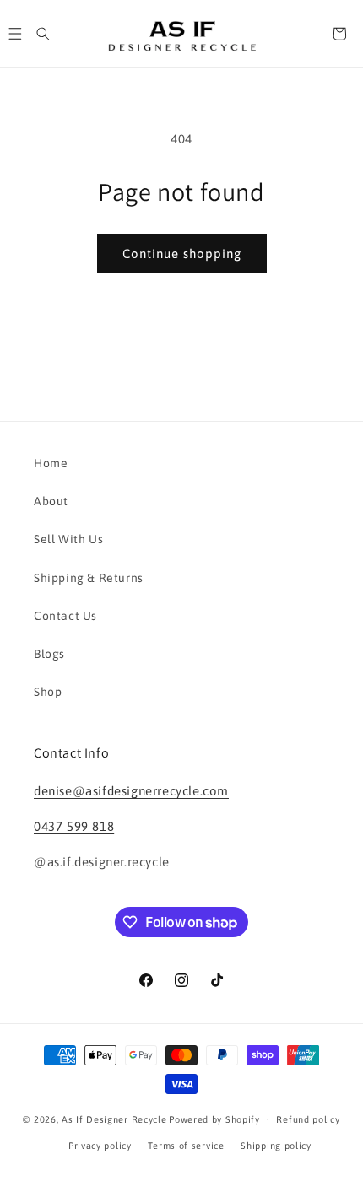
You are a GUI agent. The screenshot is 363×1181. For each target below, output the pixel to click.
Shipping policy (276, 1146)
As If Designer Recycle (114, 1119)
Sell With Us (68, 539)
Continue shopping (181, 253)
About (51, 501)
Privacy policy (100, 1146)
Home (51, 463)
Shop (48, 691)
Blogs (49, 654)
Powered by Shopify (214, 1119)
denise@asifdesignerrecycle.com (131, 791)
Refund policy (307, 1119)
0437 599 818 (74, 826)
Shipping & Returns (89, 578)
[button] (43, 33)
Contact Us (65, 616)
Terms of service (186, 1146)
